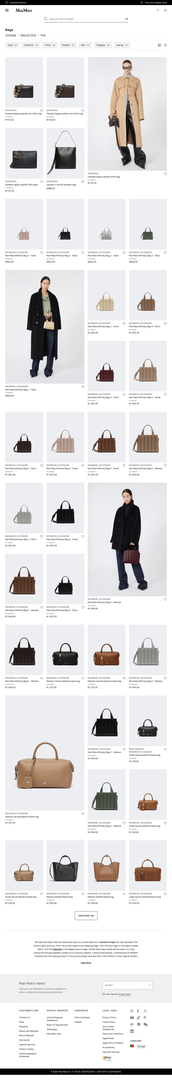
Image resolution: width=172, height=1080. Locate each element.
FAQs (21, 1022)
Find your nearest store (156, 2)
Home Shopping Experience (54, 1019)
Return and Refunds (28, 1031)
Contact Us (24, 1017)
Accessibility (108, 1047)
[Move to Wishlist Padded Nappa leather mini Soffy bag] (41, 110)
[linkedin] (132, 1031)
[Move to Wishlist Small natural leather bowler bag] (165, 749)
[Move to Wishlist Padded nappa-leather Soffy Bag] (41, 181)
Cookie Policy (108, 1022)
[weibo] (132, 1024)
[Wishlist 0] (157, 10)
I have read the (118, 994)
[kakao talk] (138, 1024)
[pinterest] (145, 1017)
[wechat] (145, 1024)
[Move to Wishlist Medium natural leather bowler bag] (82, 678)
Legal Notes (108, 1038)
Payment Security (111, 1052)
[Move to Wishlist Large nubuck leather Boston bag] (165, 894)
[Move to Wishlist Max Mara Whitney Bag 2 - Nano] (41, 252)
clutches (57, 949)
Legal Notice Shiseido (112, 1042)
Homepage (10, 35)
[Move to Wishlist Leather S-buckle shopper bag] (82, 181)
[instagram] (132, 1011)
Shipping (23, 1026)
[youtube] (132, 1017)
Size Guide (24, 1040)
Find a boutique (82, 1017)
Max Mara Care (54, 1033)
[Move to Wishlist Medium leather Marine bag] (82, 894)
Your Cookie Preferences (108, 1028)
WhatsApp (52, 1029)
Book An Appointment (57, 1024)
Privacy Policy (125, 994)
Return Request (26, 1035)
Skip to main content (12, 1)
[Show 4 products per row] (165, 45)
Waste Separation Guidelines (27, 1055)
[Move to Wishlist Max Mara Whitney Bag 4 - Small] (165, 394)
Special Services (27, 1044)
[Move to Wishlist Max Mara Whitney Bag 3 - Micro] (124, 323)
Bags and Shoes (28, 35)
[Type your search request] (126, 19)
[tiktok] (138, 1017)
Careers (78, 1022)
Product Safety (26, 1049)
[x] (145, 1011)
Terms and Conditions (112, 1033)
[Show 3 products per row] (159, 45)
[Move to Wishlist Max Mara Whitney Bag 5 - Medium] (165, 465)
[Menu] (7, 10)
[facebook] (138, 1011)
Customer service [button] (32, 3)
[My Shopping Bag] (165, 10)
